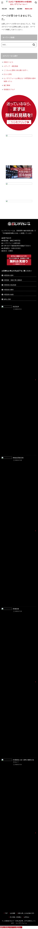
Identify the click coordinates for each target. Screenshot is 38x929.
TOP (6, 913)
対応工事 (4, 8)
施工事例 (19, 8)
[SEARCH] (36, 2)
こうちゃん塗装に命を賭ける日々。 (16, 70)
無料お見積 (7, 299)
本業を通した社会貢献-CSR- (26, 913)
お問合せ (26, 917)
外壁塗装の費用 (8, 289)
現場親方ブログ (9, 89)
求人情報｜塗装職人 (16, 917)
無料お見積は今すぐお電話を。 (11, 927)
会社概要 (12, 913)
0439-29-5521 (16, 248)
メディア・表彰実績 (11, 66)
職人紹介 (12, 8)
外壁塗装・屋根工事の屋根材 (12, 280)
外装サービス (8, 62)
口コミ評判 (8, 74)
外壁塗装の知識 (8, 294)
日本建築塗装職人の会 (10, 233)
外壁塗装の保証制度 (10, 285)
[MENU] (2, 2)
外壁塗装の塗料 (8, 275)
